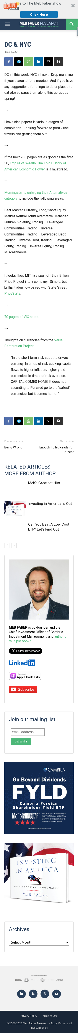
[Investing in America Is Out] (15, 508)
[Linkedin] (38, 61)
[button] (39, 9)
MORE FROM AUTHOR (30, 473)
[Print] (58, 61)
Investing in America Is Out (50, 503)
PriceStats (12, 293)
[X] (18, 61)
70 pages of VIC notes (21, 317)
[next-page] (14, 545)
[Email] (48, 61)
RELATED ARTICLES (27, 467)
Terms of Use (49, 1016)
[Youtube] (56, 994)
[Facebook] (8, 61)
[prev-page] (7, 545)
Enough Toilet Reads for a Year (56, 449)
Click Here (39, 14)
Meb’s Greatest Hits (44, 483)
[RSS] (33, 994)
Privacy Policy (29, 1016)
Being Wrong (13, 447)
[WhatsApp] (28, 61)
